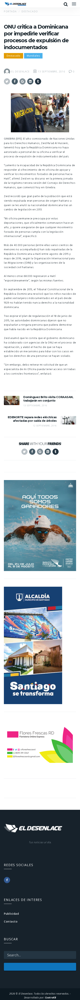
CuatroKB (50, 997)
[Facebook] (7, 880)
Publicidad (11, 913)
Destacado (13, 55)
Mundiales (33, 55)
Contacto (10, 921)
